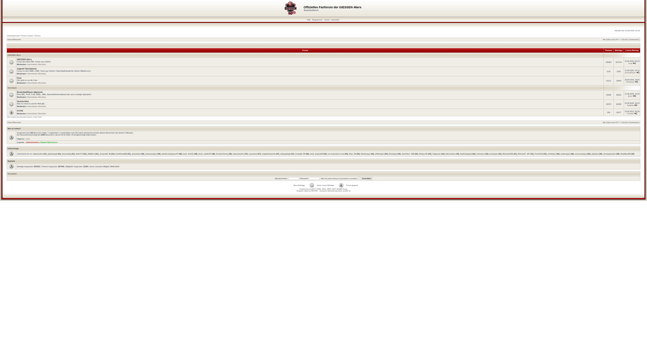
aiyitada (594, 154)
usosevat (253, 154)
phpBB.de (347, 191)
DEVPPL (314, 191)
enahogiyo (565, 154)
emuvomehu (238, 154)
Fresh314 (539, 154)
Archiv (20, 111)
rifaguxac (436, 154)
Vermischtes (23, 101)
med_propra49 (316, 154)
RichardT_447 (524, 154)
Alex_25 (352, 154)
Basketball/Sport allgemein (30, 92)
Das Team (38, 117)
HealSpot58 (625, 154)
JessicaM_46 (105, 154)
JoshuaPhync (630, 73)
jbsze (630, 96)
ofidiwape (379, 154)
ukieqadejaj (285, 154)
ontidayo (552, 154)
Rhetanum (630, 82)
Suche (327, 20)
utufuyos (480, 154)
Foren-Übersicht (14, 39)
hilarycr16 (423, 154)
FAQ (308, 20)
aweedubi (136, 154)
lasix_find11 (188, 154)
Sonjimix (630, 105)
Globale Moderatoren (48, 142)
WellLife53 (114, 166)
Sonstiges (12, 88)
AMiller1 (91, 154)
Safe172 (79, 154)
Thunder (630, 114)
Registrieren (317, 20)
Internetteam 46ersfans (36, 64)
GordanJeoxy (222, 154)
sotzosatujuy (581, 154)
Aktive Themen (34, 36)
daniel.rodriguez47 (170, 154)
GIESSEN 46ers (14, 55)
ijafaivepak (52, 154)
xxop (630, 63)
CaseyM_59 (300, 154)
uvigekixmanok (268, 154)
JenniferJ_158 (408, 154)
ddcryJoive (450, 154)
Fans (19, 78)
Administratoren (32, 142)
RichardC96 (508, 154)
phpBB (312, 189)
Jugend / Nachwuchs (27, 69)
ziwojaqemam (609, 154)
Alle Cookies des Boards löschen (20, 117)
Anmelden (335, 20)
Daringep (393, 154)
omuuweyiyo (151, 154)
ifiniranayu (365, 154)
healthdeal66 (121, 154)
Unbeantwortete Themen (17, 36)
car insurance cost (336, 154)
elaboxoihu (38, 154)
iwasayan (493, 154)
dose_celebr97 (204, 154)
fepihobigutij (466, 154)
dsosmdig (66, 154)
